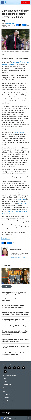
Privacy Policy (6, 388)
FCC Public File (6, 394)
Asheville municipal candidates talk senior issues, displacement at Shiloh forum (15, 353)
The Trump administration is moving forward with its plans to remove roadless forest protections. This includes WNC (15, 332)
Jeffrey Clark (22, 203)
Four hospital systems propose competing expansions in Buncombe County (13, 320)
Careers (5, 404)
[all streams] (29, 418)
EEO (4, 391)
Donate (26, 2)
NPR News (5, 238)
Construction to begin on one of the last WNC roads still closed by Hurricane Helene (15, 340)
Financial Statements (8, 400)
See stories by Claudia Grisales (18, 257)
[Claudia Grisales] (5, 251)
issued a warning (20, 132)
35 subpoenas (22, 199)
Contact (5, 381)
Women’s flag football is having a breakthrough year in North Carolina (15, 347)
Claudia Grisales (10, 23)
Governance (6, 397)
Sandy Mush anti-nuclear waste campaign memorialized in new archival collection (13, 306)
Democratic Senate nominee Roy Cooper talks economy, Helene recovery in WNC (14, 293)
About (4, 378)
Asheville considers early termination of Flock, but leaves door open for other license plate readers (15, 313)
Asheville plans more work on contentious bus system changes (14, 299)
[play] (2, 418)
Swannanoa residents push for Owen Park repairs (15, 326)
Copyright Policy (7, 384)
